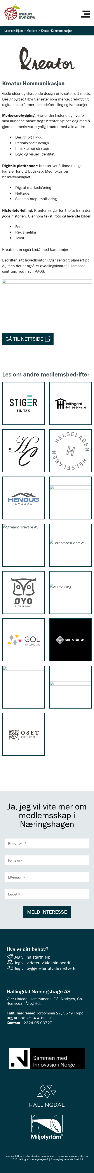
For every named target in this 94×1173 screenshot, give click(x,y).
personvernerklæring (76, 1156)
